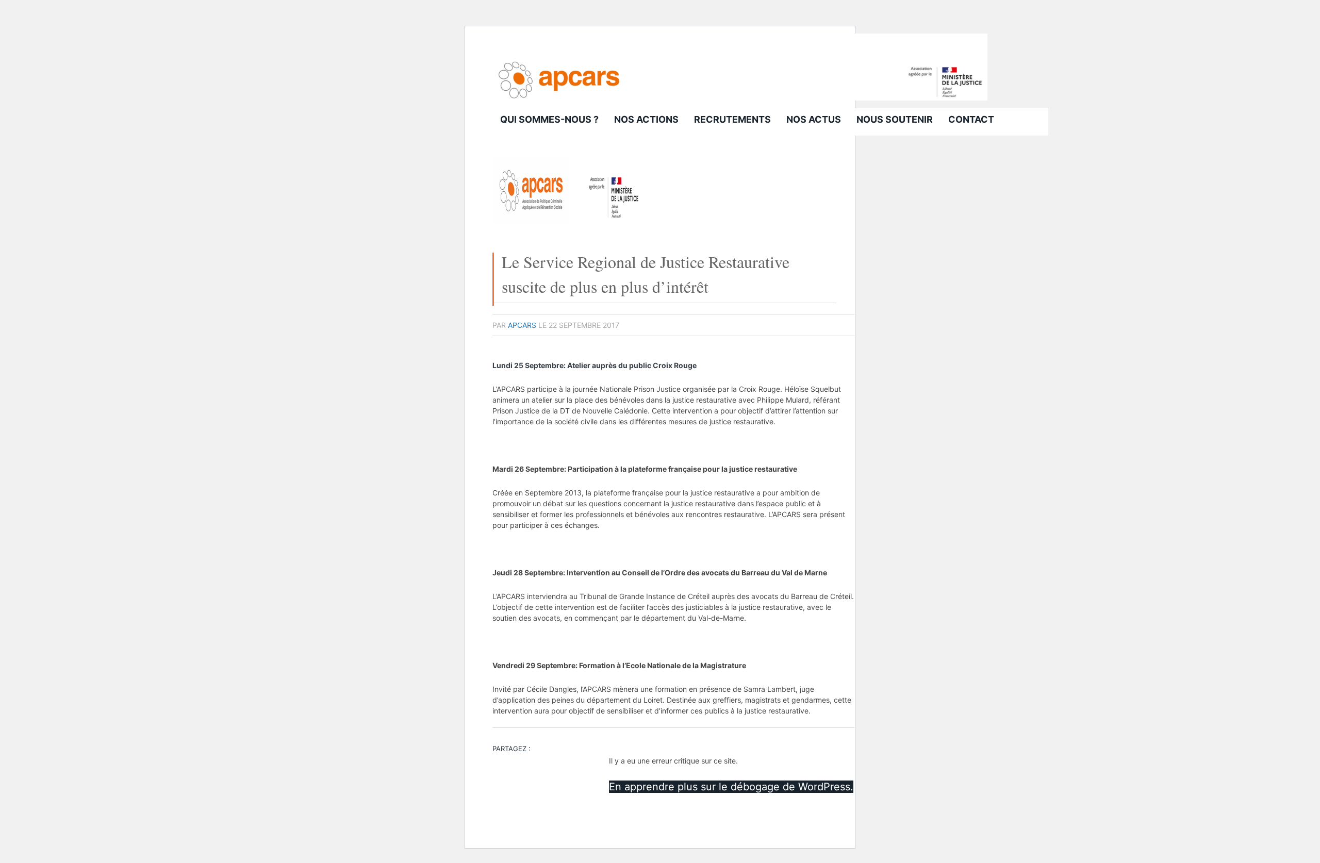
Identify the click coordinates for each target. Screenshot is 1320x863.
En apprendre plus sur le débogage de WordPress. (731, 787)
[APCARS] (739, 97)
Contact (971, 119)
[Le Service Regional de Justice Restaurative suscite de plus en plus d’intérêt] (569, 221)
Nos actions (646, 119)
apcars (522, 325)
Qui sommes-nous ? (549, 119)
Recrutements (732, 119)
